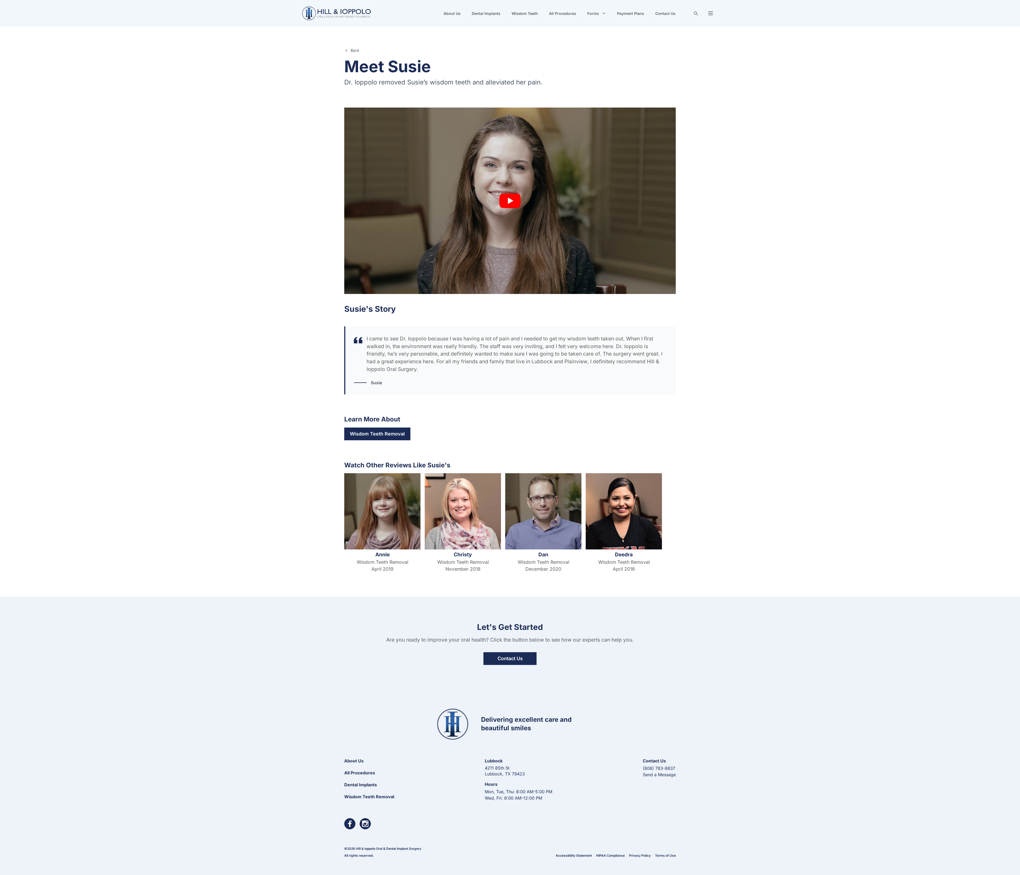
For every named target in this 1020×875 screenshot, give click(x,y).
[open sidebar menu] (710, 13)
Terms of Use (665, 855)
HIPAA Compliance (610, 855)
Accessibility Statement (574, 855)
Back (355, 50)
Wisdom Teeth (525, 13)
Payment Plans (630, 13)
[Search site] (695, 13)
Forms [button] (593, 13)
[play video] (510, 201)
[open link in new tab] (349, 823)
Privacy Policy (640, 855)
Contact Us (665, 13)
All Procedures (562, 13)
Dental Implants (486, 13)
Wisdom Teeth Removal (377, 434)
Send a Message (659, 774)
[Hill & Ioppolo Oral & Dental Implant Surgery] (336, 13)
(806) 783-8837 (659, 768)
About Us (452, 13)
